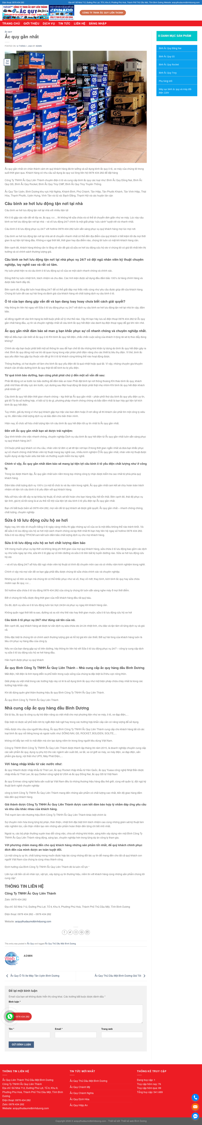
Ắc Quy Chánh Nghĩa (82, 1093)
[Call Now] (10, 1016)
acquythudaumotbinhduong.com (33, 921)
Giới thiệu (31, 23)
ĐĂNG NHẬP (98, 23)
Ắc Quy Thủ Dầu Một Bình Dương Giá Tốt (118, 976)
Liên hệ (79, 23)
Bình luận (15, 1001)
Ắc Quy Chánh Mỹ (80, 1087)
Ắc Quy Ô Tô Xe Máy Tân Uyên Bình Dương (34, 976)
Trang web (107, 1028)
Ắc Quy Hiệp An (79, 1105)
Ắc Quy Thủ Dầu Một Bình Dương (60, 943)
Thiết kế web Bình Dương (134, 1120)
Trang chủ (11, 23)
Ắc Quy (8, 32)
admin (39, 46)
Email (59, 1028)
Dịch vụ (49, 23)
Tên (11, 1028)
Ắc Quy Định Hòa (79, 1099)
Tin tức (64, 23)
